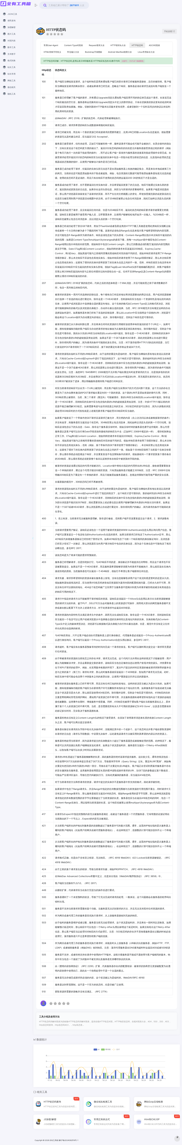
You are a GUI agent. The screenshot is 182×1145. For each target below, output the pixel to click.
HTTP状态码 (137, 45)
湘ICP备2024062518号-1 (68, 1140)
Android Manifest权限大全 (120, 52)
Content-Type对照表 (73, 45)
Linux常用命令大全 (146, 52)
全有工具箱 (53, 1140)
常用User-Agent (51, 45)
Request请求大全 (97, 45)
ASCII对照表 (154, 45)
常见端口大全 (73, 52)
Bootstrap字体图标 (93, 52)
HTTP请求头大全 (118, 45)
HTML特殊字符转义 (52, 52)
